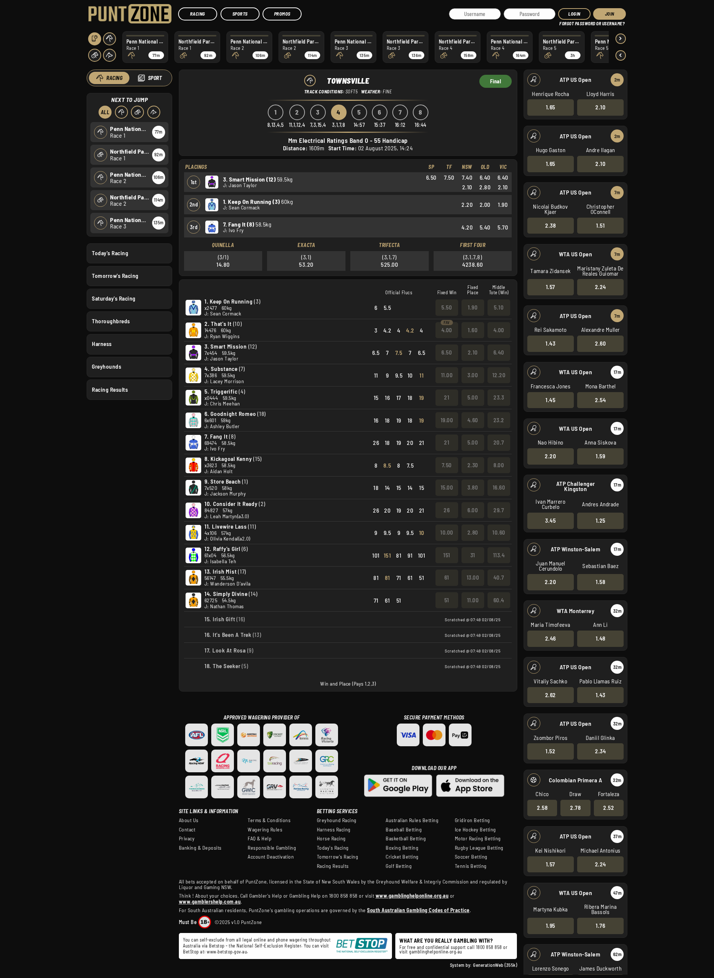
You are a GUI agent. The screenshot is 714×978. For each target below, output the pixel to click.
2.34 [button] (600, 751)
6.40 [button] (498, 352)
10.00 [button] (446, 532)
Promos (282, 14)
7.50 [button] (447, 465)
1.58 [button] (600, 581)
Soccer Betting (471, 857)
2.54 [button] (600, 400)
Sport (155, 78)
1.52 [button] (550, 751)
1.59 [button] (600, 456)
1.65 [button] (550, 107)
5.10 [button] (499, 307)
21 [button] (446, 397)
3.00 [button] (472, 375)
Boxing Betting (402, 848)
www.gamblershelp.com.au (210, 901)
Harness (102, 343)
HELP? (565, 22)
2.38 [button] (550, 225)
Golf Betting (399, 866)
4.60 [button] (472, 420)
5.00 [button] (472, 397)
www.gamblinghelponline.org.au (412, 895)
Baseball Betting (404, 830)
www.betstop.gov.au (227, 952)
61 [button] (446, 577)
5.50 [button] (446, 307)
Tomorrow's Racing (115, 275)
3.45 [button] (550, 520)
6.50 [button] (446, 352)
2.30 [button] (472, 465)
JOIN (609, 14)
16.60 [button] (499, 487)
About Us (189, 820)
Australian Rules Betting (412, 820)
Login (574, 14)
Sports (240, 14)
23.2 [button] (498, 420)
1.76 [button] (600, 925)
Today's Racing (110, 253)
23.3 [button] (498, 397)
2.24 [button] (600, 286)
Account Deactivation (271, 857)
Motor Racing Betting (478, 838)
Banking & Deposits (200, 848)
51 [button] (446, 600)
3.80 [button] (472, 487)
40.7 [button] (498, 577)
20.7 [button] (498, 442)
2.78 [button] (575, 807)
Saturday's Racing (114, 298)
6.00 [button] (472, 510)
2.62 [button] (550, 695)
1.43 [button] (550, 343)
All (105, 112)
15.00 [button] (447, 487)
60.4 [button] (498, 600)
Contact (187, 830)
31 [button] (472, 555)
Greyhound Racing (337, 820)
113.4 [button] (499, 555)
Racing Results (110, 389)
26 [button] (447, 510)
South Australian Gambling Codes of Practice (418, 910)
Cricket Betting (402, 857)
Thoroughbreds (111, 321)
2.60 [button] (600, 343)
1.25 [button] (600, 520)
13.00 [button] (473, 577)
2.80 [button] (472, 532)
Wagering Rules (265, 830)
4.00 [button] (446, 330)
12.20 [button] (499, 375)
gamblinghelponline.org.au (435, 952)
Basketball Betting (406, 838)
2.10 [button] (600, 107)
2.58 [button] (542, 807)
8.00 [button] (498, 465)
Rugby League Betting (479, 848)
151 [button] (446, 555)
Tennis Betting (471, 866)
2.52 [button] (608, 807)
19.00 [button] (447, 420)
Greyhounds (106, 366)
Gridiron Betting (472, 820)
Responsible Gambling (272, 848)
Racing (197, 14)
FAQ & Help (259, 838)
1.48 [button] (600, 638)
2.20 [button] (550, 456)
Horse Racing (331, 838)
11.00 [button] (447, 375)
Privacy (187, 838)
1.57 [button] (550, 286)
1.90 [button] (472, 307)
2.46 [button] (550, 638)
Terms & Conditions (269, 820)
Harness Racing (334, 830)
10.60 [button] (498, 532)
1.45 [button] (550, 400)
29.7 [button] (498, 510)
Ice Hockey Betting (475, 830)
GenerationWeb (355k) (495, 965)
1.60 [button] (472, 330)
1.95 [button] (550, 925)
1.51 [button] (600, 225)
